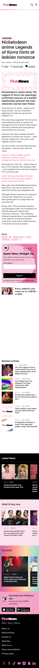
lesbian (28, 237)
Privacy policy (8, 654)
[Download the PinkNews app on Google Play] (23, 609)
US (20, 239)
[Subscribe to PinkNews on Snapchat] (29, 663)
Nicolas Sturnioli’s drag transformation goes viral (13, 486)
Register (19, 276)
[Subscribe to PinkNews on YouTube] (19, 663)
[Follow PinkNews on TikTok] (14, 663)
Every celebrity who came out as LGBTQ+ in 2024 (26, 291)
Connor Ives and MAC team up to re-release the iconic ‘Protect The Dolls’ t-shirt (14, 533)
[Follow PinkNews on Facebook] (9, 663)
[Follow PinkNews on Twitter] (4, 663)
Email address (11, 263)
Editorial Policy (8, 633)
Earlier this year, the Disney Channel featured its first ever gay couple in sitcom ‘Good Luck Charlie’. (17, 178)
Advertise (6, 641)
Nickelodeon (6, 239)
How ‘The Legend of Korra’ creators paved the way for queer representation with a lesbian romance (25, 370)
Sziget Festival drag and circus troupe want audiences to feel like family (15, 579)
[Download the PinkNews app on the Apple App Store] (8, 609)
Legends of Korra (19, 237)
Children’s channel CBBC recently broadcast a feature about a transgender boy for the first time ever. (18, 157)
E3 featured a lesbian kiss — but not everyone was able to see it (26, 397)
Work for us (7, 645)
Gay (10, 237)
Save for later (18, 66)
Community (6, 38)
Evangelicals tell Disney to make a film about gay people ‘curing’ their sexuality (26, 424)
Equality (4, 237)
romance (15, 239)
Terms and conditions (11, 649)
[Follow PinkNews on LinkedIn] (34, 663)
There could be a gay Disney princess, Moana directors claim (26, 411)
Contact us (6, 637)
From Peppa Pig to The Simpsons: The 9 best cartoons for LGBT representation (23, 384)
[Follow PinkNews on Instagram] (24, 663)
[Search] (32, 4)
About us (5, 628)
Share (6, 66)
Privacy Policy (29, 280)
